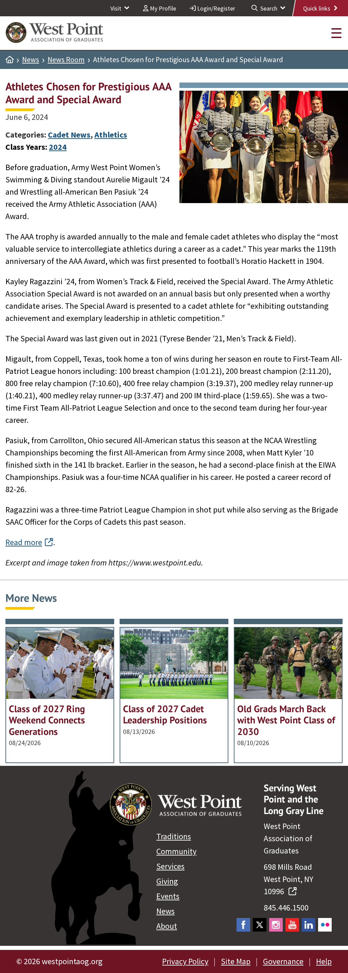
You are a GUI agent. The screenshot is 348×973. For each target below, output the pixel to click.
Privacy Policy (185, 961)
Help (324, 961)
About (166, 926)
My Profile (162, 8)
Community (176, 851)
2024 (58, 147)
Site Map (235, 961)
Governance (283, 961)
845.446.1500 (286, 907)
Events (167, 896)
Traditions (173, 836)
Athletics (110, 134)
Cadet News (69, 134)
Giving (167, 881)
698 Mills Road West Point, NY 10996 (288, 879)
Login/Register (215, 8)
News (30, 60)
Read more (23, 542)
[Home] (9, 60)
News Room (66, 60)
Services (170, 866)
